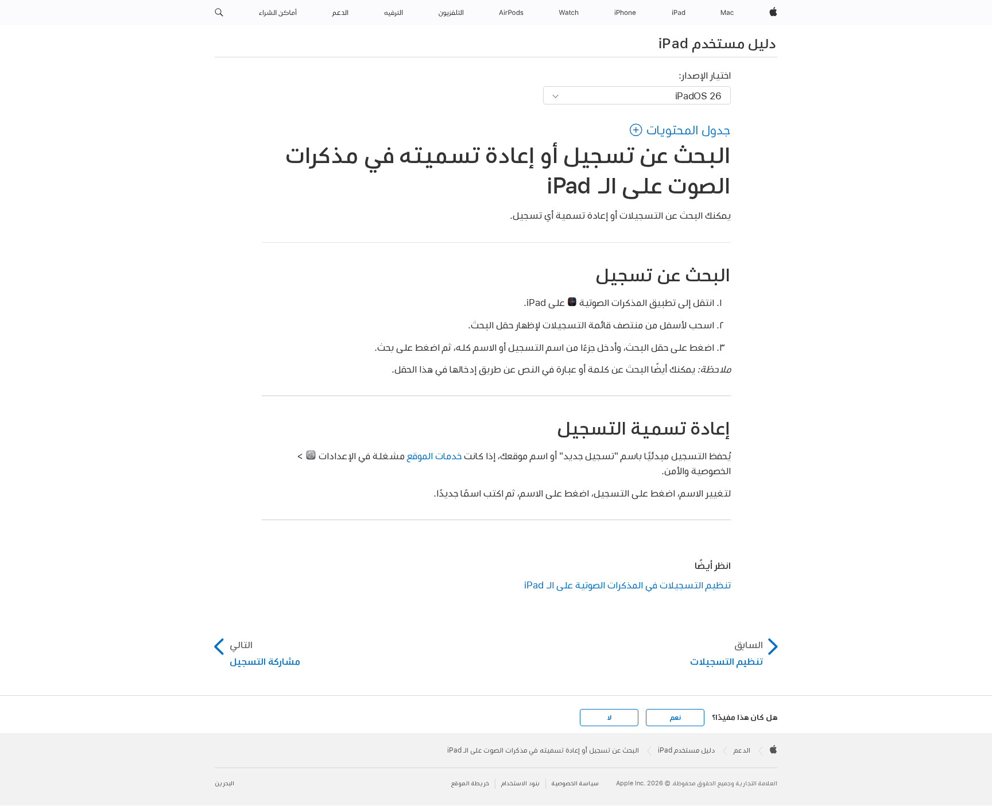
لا (609, 717)
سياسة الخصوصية (575, 783)
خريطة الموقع (470, 783)
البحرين (224, 783)
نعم (675, 717)
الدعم (742, 750)
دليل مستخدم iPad (717, 43)
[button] (219, 12)
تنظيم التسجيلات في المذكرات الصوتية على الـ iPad (627, 585)
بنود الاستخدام (520, 783)
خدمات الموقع (434, 455)
